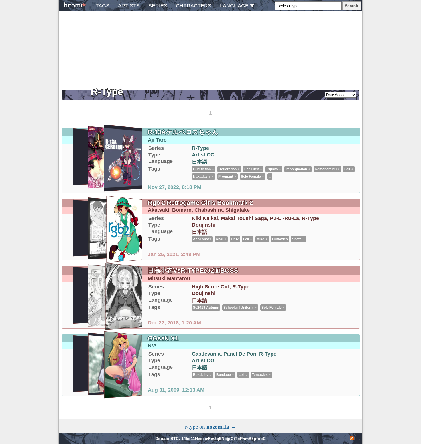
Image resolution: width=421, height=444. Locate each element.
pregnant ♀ (227, 177)
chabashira (208, 210)
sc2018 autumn (206, 308)
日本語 (199, 162)
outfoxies (280, 239)
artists (129, 6)
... (270, 177)
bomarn (182, 210)
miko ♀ (262, 239)
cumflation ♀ (203, 169)
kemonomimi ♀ (327, 169)
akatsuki (158, 210)
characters (193, 6)
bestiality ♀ (202, 375)
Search (351, 5)
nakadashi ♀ (203, 177)
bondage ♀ (225, 375)
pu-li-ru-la (284, 218)
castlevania (206, 354)
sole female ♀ (252, 177)
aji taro (157, 140)
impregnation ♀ (298, 169)
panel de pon (239, 354)
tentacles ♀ (261, 375)
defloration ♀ (229, 169)
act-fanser (202, 239)
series (157, 6)
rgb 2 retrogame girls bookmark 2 (200, 202)
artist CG (203, 155)
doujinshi (203, 225)
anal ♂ (221, 239)
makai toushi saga (244, 218)
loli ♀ (348, 169)
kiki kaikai (205, 218)
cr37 (235, 239)
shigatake (237, 210)
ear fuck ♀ (253, 169)
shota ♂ (298, 239)
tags (102, 6)
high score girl (210, 287)
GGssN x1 (163, 338)
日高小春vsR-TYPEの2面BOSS (193, 270)
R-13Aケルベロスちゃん (183, 132)
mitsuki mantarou (169, 278)
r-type (200, 148)
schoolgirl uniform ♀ (240, 308)
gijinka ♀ (274, 169)
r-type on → (210, 427)
